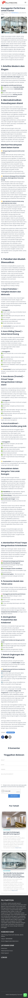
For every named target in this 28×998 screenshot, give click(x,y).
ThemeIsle (19, 994)
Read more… (18, 847)
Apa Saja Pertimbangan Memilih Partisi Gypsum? (11, 833)
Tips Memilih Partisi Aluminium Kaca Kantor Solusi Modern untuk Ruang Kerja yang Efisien (13, 875)
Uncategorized (10, 732)
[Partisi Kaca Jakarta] (9, 2)
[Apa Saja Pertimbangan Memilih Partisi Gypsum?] (14, 819)
